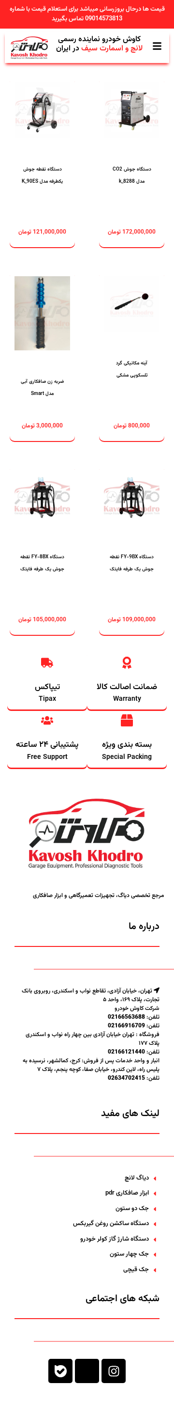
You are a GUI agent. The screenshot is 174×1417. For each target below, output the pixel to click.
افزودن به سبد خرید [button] (132, 178)
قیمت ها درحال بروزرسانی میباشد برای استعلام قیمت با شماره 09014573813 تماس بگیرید (87, 14)
